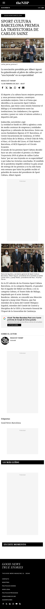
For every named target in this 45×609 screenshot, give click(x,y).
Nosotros (5, 582)
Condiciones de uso (9, 596)
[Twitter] (6, 87)
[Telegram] (19, 87)
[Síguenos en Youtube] (16, 604)
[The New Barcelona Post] (12, 566)
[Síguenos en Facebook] (3, 604)
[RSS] (20, 604)
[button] (4, 3)
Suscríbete (5, 8)
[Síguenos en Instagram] (13, 604)
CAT (39, 8)
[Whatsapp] (15, 87)
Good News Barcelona (13, 15)
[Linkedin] (10, 87)
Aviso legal (6, 589)
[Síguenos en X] (6, 604)
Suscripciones (7, 600)
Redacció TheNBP (8, 81)
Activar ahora (13, 325)
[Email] (23, 87)
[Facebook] (2, 87)
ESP (43, 8)
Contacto (5, 579)
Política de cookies (9, 586)
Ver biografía (13, 340)
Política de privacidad (10, 593)
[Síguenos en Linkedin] (10, 604)
